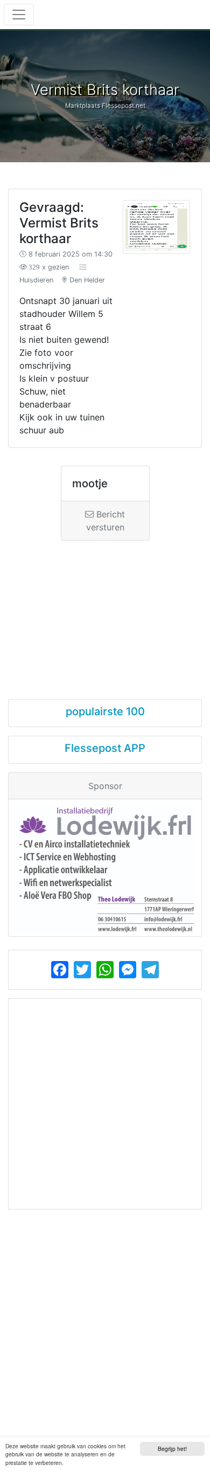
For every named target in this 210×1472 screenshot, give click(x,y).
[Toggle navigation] (19, 14)
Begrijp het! (172, 1449)
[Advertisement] (105, 610)
